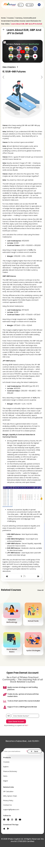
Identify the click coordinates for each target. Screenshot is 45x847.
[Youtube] (20, 820)
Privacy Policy (8, 800)
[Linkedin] (16, 820)
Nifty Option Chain (10, 796)
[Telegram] (8, 820)
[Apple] (4, 829)
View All (40, 590)
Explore (5, 767)
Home (3, 18)
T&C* (26, 725)
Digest (5, 781)
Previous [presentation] (4, 77)
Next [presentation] (41, 77)
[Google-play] (8, 829)
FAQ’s (5, 776)
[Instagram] (12, 820)
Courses (10, 18)
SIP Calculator (8, 791)
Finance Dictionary (10, 771)
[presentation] (7, 576)
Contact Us (7, 805)
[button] (39, 4)
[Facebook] (4, 820)
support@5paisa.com (11, 809)
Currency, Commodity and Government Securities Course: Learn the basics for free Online (21, 21)
